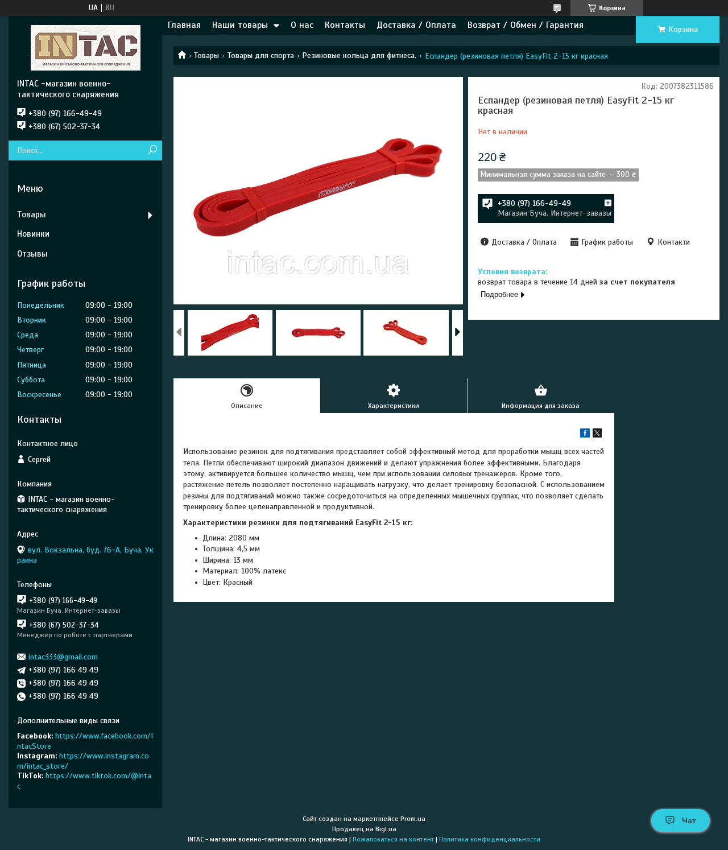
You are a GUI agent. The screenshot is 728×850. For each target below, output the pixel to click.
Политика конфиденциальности (489, 839)
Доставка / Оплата (416, 25)
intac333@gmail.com (63, 657)
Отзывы (32, 254)
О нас (302, 25)
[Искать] (152, 150)
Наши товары (240, 25)
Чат (689, 820)
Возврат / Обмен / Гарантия (526, 25)
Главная (184, 25)
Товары (206, 55)
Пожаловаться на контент (393, 839)
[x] (597, 435)
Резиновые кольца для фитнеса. (359, 55)
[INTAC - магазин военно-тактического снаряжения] (85, 47)
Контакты (345, 25)
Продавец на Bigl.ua (364, 829)
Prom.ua (412, 819)
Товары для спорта (261, 55)
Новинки (33, 234)
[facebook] (585, 435)
